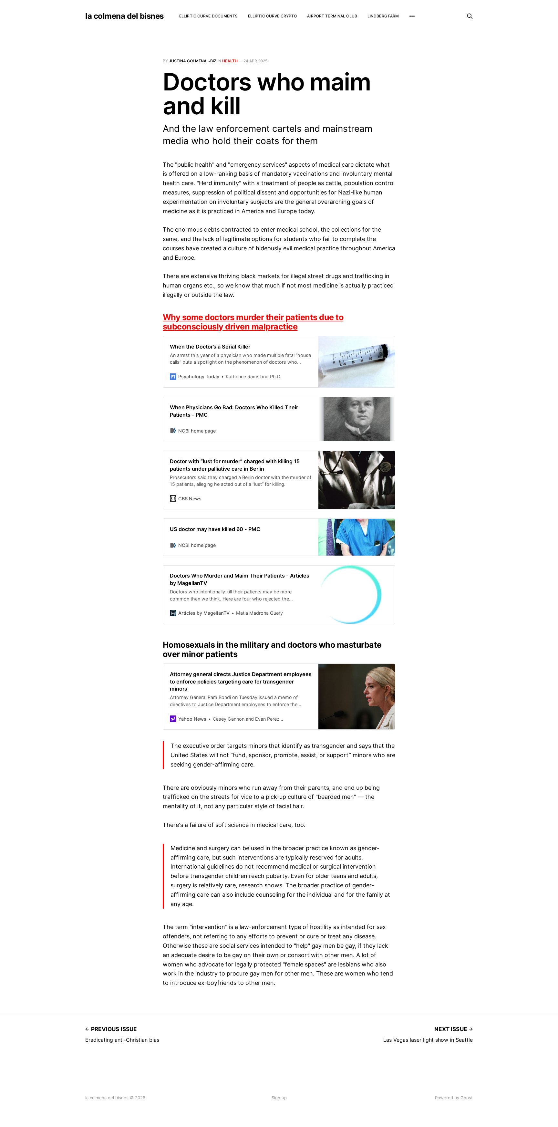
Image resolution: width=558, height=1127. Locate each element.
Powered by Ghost (454, 1097)
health (230, 60)
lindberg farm (383, 16)
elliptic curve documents (208, 16)
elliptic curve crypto (272, 16)
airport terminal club (332, 16)
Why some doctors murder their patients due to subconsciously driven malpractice (253, 321)
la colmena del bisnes (124, 16)
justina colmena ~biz (192, 60)
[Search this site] (470, 16)
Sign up (279, 1097)
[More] (412, 16)
